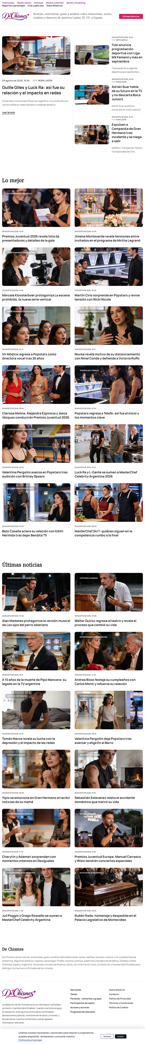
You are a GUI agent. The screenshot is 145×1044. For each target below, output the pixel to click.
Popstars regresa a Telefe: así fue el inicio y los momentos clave (107, 415)
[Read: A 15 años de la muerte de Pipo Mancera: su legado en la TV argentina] (36, 651)
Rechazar (107, 1036)
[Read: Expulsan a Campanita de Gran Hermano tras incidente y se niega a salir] (92, 134)
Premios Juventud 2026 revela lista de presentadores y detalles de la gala (30, 238)
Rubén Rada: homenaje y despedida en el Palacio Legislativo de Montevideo (105, 918)
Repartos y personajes (13, 6)
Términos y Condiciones (121, 1003)
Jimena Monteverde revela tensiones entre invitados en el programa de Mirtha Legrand (107, 238)
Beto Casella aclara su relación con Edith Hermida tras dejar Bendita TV (32, 533)
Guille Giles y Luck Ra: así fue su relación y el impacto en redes (33, 90)
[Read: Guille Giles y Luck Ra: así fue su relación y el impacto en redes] (36, 55)
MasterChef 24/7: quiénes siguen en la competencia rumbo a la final (103, 533)
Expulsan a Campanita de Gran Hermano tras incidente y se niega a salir (127, 133)
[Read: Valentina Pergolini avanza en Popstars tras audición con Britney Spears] (36, 443)
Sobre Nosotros (54, 6)
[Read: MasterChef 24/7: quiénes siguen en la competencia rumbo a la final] (109, 502)
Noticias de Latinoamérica (92, 873)
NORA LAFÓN (45, 80)
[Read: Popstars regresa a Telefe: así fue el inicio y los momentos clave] (109, 384)
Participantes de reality (82, 1003)
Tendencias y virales (89, 370)
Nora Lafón (121, 82)
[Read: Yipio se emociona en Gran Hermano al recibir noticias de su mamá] (36, 769)
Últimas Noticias (130, 16)
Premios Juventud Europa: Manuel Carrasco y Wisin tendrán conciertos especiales (108, 859)
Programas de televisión (82, 1011)
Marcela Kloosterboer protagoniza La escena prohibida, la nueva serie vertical (36, 297)
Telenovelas (8, 3)
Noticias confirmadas (90, 429)
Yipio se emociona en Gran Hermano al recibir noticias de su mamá (36, 800)
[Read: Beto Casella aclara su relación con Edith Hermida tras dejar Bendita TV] (36, 502)
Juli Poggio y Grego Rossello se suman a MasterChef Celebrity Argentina (32, 918)
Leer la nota (8, 112)
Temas (73, 994)
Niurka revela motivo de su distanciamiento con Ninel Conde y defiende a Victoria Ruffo (107, 356)
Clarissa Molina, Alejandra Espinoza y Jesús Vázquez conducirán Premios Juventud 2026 (35, 415)
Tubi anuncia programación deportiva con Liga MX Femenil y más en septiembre (127, 53)
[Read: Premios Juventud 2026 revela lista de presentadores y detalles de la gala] (36, 207)
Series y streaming (75, 3)
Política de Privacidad (120, 998)
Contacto (114, 994)
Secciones (75, 989)
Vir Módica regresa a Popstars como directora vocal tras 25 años (29, 356)
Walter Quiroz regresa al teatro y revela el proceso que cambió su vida (105, 623)
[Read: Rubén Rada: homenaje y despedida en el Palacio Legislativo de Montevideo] (109, 887)
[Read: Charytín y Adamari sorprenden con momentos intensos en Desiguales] (36, 828)
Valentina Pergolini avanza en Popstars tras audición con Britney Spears (35, 474)
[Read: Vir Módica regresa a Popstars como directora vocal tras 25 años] (36, 325)
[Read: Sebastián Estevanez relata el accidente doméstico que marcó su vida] (109, 769)
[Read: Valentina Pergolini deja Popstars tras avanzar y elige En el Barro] (109, 710)
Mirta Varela (122, 40)
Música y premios (55, 3)
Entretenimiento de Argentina (21, 41)
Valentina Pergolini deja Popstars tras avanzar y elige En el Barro (103, 741)
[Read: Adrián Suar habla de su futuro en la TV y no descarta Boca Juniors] (92, 95)
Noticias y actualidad (90, 90)
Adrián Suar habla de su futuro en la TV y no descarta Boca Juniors (127, 93)
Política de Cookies (118, 1007)
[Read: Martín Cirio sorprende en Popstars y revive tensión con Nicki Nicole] (109, 266)
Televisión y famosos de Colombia (90, 130)
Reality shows (24, 3)
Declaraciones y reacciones (93, 193)
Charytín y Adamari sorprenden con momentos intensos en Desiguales (29, 859)
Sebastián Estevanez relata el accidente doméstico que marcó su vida (105, 800)
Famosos (38, 3)
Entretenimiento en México (89, 50)
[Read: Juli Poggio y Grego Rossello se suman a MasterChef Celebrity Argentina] (36, 887)
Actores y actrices (79, 1007)
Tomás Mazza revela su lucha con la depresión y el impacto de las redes (28, 741)
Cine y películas (36, 6)
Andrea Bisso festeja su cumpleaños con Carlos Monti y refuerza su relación (105, 682)
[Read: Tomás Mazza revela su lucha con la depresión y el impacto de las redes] (36, 710)
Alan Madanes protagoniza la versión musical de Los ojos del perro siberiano (36, 623)
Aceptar (120, 1036)
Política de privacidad (30, 1040)
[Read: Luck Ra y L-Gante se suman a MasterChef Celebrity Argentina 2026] (109, 443)
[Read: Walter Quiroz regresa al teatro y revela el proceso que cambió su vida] (109, 592)
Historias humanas (89, 578)
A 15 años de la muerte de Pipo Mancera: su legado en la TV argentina (34, 682)
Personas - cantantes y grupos (86, 998)
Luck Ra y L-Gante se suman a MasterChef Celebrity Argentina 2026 (106, 474)
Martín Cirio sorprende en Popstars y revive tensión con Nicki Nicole (107, 297)
